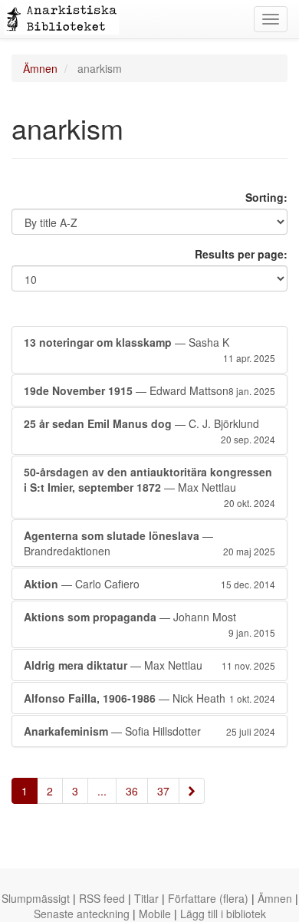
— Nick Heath (149, 698)
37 (163, 791)
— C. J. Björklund (149, 431)
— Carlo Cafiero (149, 583)
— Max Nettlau (149, 486)
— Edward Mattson (149, 390)
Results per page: (241, 254)
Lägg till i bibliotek (223, 913)
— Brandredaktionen (149, 543)
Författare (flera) (208, 898)
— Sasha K (149, 349)
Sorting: (266, 197)
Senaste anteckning (82, 913)
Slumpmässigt (36, 898)
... (102, 791)
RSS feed (102, 898)
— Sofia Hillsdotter (149, 731)
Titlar (146, 898)
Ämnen (40, 68)
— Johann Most (149, 624)
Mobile (155, 913)
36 (132, 791)
